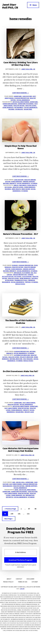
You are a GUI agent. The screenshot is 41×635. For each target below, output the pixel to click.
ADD (13, 482)
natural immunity (9, 183)
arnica (16, 185)
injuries (8, 189)
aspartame (34, 102)
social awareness (23, 100)
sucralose (19, 109)
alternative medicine (22, 355)
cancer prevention (20, 274)
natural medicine (16, 359)
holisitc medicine (26, 357)
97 (30, 509)
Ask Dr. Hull (20, 482)
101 (19, 513)
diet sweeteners (11, 408)
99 (6, 513)
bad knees (23, 185)
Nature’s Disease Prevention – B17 (20, 233)
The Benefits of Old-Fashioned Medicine (20, 321)
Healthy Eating (17, 267)
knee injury (26, 189)
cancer (9, 274)
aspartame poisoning (26, 103)
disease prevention (22, 98)
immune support (29, 181)
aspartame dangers (10, 103)
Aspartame (18, 96)
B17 (35, 273)
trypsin (28, 282)
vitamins (34, 183)
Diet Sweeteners (29, 402)
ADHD (16, 489)
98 (36, 509)
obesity (26, 410)
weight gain (29, 412)
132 (28, 513)
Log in (22, 588)
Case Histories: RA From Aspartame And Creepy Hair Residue (20, 449)
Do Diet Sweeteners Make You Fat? (20, 371)
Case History (27, 96)
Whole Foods (20, 284)
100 (12, 513)
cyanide (30, 274)
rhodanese (6, 282)
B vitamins (26, 273)
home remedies (8, 107)
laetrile (34, 278)
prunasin (31, 280)
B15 (32, 273)
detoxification (7, 276)
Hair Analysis (7, 486)
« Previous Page (10, 509)
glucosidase (27, 276)
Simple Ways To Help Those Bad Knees (20, 147)
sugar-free (28, 109)
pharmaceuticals (21, 280)
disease (15, 265)
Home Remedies (16, 181)
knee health (16, 189)
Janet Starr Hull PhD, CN (10, 6)
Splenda (11, 109)
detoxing (8, 187)
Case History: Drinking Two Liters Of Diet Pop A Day (20, 63)
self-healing (28, 359)
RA (24, 495)
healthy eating (19, 105)
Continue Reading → (20, 93)
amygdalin (17, 273)
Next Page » (8, 519)
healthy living (30, 105)
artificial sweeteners (21, 102)
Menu (35, 5)
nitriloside (9, 280)
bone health (32, 185)
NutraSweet (18, 107)
